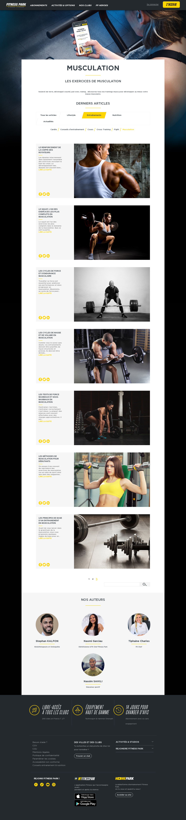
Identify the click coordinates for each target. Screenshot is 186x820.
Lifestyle (71, 115)
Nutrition (116, 115)
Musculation (128, 129)
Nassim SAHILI (93, 681)
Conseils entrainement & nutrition (49, 765)
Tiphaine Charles (139, 641)
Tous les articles (48, 115)
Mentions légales (41, 752)
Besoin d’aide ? (40, 742)
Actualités (48, 121)
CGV (35, 745)
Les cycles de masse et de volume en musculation (50, 335)
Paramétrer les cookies (44, 758)
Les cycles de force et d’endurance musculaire (50, 273)
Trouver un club (83, 756)
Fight (116, 129)
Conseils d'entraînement (72, 129)
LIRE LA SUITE (45, 170)
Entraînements (94, 115)
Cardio (53, 129)
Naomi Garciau (93, 641)
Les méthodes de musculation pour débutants (49, 458)
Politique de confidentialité (46, 755)
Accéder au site (124, 795)
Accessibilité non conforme (46, 762)
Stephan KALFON (47, 641)
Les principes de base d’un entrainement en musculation (50, 520)
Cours (90, 129)
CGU (35, 749)
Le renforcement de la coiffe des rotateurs (50, 150)
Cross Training (104, 129)
